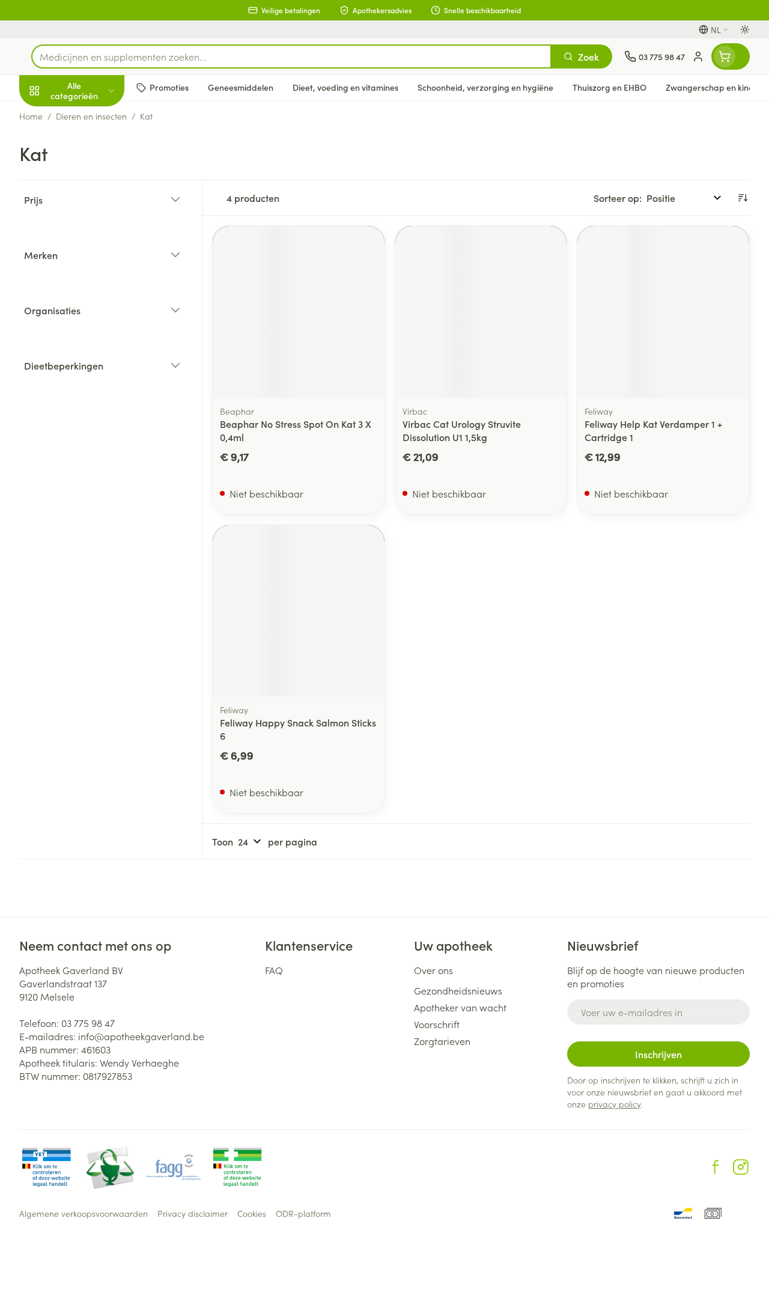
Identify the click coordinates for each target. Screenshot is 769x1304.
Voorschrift (437, 1024)
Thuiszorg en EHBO (96, 316)
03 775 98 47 (88, 1022)
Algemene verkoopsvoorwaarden (83, 1213)
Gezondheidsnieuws (458, 990)
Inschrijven (658, 1054)
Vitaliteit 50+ (96, 258)
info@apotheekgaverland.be (141, 1036)
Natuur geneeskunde (96, 287)
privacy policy (614, 1104)
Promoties (51, 116)
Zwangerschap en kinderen (96, 225)
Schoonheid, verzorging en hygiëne (96, 148)
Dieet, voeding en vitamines (96, 187)
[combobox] (291, 56)
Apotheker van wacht (460, 1007)
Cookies (251, 1213)
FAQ (274, 969)
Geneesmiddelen (96, 374)
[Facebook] (716, 1167)
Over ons (433, 969)
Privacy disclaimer (192, 1213)
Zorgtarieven (442, 1040)
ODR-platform (303, 1213)
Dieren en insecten (96, 345)
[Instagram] (741, 1167)
